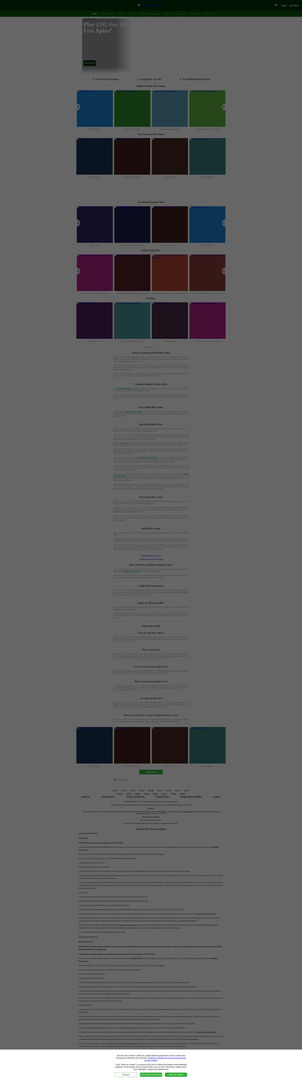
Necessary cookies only (151, 1075)
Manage (126, 1075)
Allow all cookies (176, 1075)
